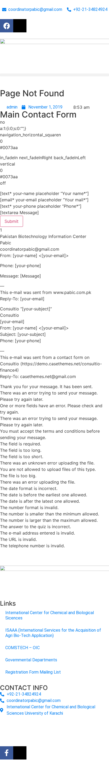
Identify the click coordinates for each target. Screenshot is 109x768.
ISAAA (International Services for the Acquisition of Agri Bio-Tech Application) (53, 633)
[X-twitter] (19, 25)
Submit (11, 221)
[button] (54, 74)
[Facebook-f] (6, 753)
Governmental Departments (31, 659)
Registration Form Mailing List (33, 672)
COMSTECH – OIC (22, 647)
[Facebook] (6, 25)
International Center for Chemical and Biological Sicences (49, 615)
